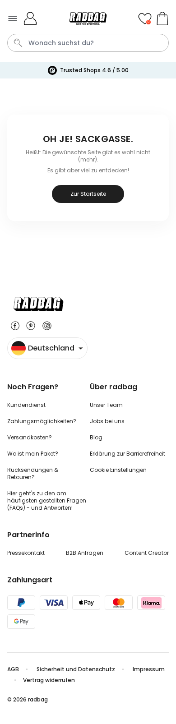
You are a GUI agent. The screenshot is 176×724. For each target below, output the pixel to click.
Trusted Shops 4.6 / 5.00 (94, 70)
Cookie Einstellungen (118, 470)
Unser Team (106, 405)
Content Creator (147, 553)
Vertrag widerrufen (49, 680)
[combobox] (88, 43)
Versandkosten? (29, 437)
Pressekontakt (26, 553)
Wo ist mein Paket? (32, 453)
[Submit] (18, 42)
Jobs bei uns (107, 421)
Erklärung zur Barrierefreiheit (127, 453)
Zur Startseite (88, 194)
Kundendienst (26, 405)
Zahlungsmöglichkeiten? (41, 421)
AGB (13, 669)
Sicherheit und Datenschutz (76, 669)
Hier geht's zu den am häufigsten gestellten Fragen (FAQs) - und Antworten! (46, 500)
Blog (96, 437)
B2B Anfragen (84, 553)
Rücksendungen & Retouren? (32, 473)
